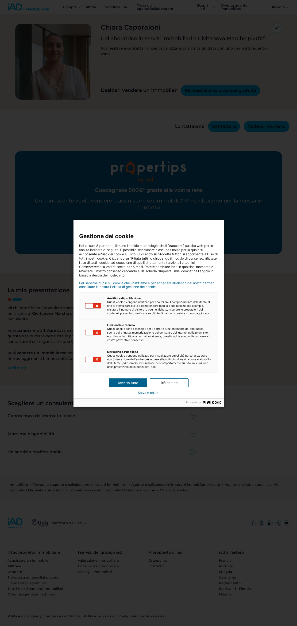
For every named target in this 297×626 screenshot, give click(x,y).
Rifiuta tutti (169, 383)
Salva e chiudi (148, 393)
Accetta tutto (128, 383)
